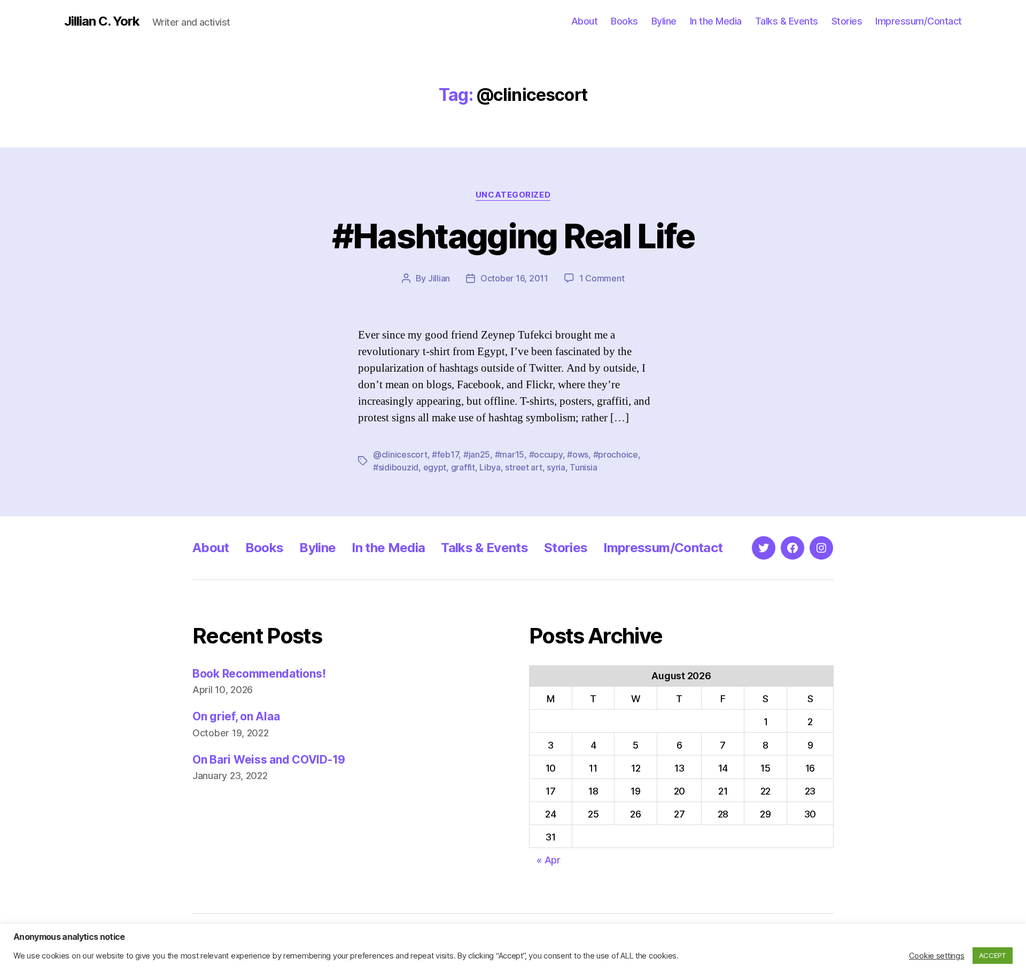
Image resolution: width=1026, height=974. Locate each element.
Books (624, 21)
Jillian (439, 278)
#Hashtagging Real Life (513, 235)
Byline (664, 21)
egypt (435, 467)
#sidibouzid (395, 467)
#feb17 (445, 454)
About (584, 21)
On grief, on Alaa (235, 716)
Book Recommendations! (258, 673)
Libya (490, 467)
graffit (463, 467)
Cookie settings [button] (937, 956)
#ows (577, 454)
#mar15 (509, 454)
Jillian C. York (101, 21)
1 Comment (602, 278)
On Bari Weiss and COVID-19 (268, 759)
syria (556, 467)
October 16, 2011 (514, 278)
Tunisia (583, 467)
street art (523, 467)
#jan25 (476, 454)
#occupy (546, 454)
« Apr (549, 860)
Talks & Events (786, 21)
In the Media (716, 21)
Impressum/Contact (918, 21)
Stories (846, 21)
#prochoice (615, 454)
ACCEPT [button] (992, 955)
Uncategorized (513, 195)
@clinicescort (400, 454)
